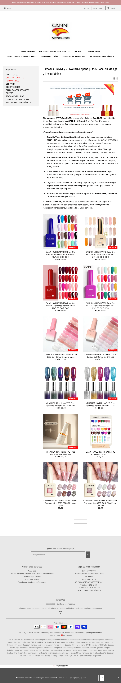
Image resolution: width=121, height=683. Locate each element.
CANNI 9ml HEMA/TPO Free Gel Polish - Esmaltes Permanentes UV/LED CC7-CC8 (100, 305)
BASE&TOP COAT (13, 75)
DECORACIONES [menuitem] (93, 52)
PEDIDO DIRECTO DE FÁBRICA (18, 102)
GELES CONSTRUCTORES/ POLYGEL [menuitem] (21, 57)
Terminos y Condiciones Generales (32, 582)
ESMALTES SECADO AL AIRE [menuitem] (74, 57)
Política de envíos (32, 579)
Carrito (113, 8)
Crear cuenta (97, 8)
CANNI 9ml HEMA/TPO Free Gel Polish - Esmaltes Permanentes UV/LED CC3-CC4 (100, 254)
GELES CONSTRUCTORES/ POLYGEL (89, 582)
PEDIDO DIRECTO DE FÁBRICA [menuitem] (102, 57)
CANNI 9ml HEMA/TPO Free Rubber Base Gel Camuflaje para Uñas (60, 355)
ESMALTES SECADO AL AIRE (18, 99)
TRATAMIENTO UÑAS (15, 96)
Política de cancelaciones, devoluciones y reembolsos (32, 574)
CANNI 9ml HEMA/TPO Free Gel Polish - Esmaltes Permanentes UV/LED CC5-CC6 (60, 305)
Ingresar (87, 8)
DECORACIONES (13, 87)
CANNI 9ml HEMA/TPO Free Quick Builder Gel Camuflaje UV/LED (100, 355)
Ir (102, 678)
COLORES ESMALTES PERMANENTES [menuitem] (54, 52)
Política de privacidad (32, 576)
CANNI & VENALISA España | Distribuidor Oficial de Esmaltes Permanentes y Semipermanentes (64, 633)
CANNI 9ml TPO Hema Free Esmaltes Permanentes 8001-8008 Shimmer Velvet (60, 503)
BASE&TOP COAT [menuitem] (28, 52)
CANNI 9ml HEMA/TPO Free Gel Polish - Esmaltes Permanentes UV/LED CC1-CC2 (60, 254)
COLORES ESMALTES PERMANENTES (89, 574)
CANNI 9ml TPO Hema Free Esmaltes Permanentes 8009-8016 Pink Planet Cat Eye (100, 503)
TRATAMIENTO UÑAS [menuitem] (49, 57)
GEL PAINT (10, 84)
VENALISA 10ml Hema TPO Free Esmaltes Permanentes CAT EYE (60, 404)
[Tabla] (114, 78)
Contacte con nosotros (66, 604)
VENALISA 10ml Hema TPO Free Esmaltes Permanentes (60, 453)
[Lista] (117, 78)
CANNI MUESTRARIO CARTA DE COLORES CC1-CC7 (100, 453)
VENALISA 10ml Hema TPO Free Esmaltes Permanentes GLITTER (100, 404)
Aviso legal (32, 571)
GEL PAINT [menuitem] (78, 52)
